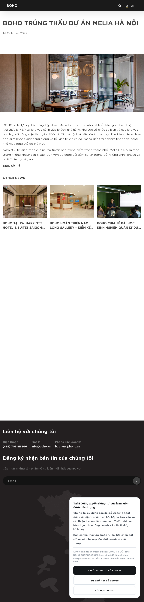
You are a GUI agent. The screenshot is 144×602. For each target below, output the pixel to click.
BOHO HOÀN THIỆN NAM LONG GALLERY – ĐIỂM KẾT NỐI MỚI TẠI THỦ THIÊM (71, 227)
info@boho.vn (41, 446)
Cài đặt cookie (104, 590)
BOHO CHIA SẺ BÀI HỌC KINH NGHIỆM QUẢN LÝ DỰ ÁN (117, 227)
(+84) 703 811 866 (15, 446)
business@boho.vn (67, 446)
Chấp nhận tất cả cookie (104, 570)
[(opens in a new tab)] (25, 201)
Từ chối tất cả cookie (105, 580)
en (132, 5)
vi (127, 5)
